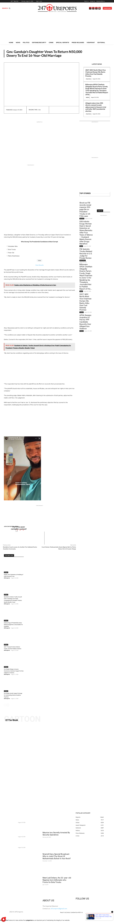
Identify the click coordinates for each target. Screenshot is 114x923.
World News (82, 260)
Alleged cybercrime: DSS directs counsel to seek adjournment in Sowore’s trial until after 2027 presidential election (95, 107)
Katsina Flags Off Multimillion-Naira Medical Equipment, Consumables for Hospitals (13, 624)
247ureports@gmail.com (58, 909)
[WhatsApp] (65, 110)
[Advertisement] (57, 27)
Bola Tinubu (12, 249)
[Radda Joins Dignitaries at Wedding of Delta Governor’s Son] (14, 566)
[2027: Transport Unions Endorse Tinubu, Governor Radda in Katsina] (14, 638)
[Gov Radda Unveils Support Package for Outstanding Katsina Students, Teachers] (14, 685)
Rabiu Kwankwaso (14, 256)
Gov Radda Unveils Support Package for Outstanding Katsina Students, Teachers (13, 695)
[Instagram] (93, 8)
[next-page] (8, 705)
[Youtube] (99, 8)
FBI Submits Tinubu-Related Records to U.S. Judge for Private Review (85, 253)
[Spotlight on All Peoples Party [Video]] (57, 768)
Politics (88, 79)
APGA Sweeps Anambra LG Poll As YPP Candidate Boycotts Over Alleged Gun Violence (85, 322)
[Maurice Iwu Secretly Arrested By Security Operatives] (57, 823)
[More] (69, 110)
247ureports (7, 578)
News (87, 97)
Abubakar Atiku (13, 246)
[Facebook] (90, 8)
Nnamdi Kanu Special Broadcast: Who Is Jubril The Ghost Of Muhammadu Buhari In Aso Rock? (57, 856)
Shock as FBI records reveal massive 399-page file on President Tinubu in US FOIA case (85, 209)
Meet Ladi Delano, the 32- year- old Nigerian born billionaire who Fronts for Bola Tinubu (57, 880)
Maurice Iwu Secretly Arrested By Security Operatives (56, 834)
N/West (105, 56)
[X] (96, 8)
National (82, 218)
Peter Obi (11, 253)
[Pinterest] (61, 110)
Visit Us (100, 210)
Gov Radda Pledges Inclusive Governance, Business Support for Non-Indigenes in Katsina (14, 671)
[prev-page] (5, 705)
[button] (6, 8)
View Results (39, 265)
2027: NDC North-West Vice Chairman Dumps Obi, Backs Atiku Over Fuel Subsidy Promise (95, 73)
